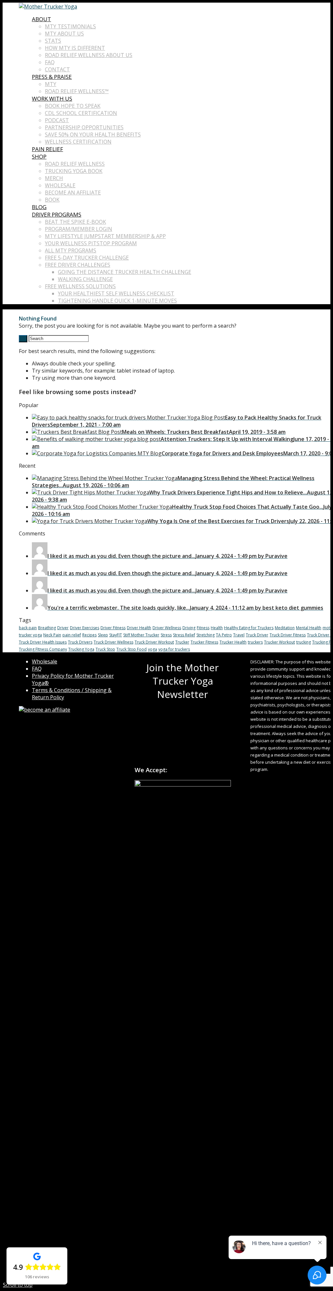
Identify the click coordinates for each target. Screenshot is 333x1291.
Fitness (203, 628)
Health (217, 628)
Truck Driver (257, 635)
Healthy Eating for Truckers (248, 628)
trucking (303, 642)
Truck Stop (105, 649)
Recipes (89, 635)
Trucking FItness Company (43, 649)
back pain (28, 628)
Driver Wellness (167, 628)
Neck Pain (52, 635)
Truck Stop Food (131, 649)
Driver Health (139, 628)
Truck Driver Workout (154, 642)
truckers (255, 642)
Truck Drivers (80, 642)
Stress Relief (184, 635)
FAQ (37, 668)
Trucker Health (233, 642)
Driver (63, 628)
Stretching (205, 635)
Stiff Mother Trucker (141, 635)
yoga (152, 649)
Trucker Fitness (204, 642)
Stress (166, 635)
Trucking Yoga (81, 649)
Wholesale (44, 661)
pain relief (71, 635)
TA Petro (224, 635)
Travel (239, 635)
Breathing (47, 628)
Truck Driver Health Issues (43, 642)
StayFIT (115, 635)
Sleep (103, 635)
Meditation (285, 628)
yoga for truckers (174, 649)
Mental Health (308, 628)
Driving (188, 628)
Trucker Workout (279, 642)
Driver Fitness (113, 628)
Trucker (182, 642)
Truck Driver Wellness (113, 642)
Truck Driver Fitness (288, 635)
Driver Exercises (84, 628)
